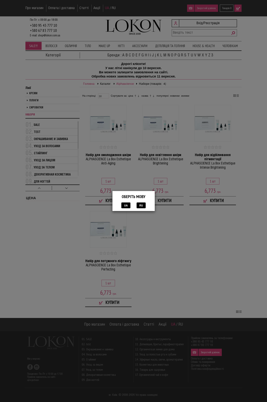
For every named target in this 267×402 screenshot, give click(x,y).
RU (141, 205)
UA (126, 205)
